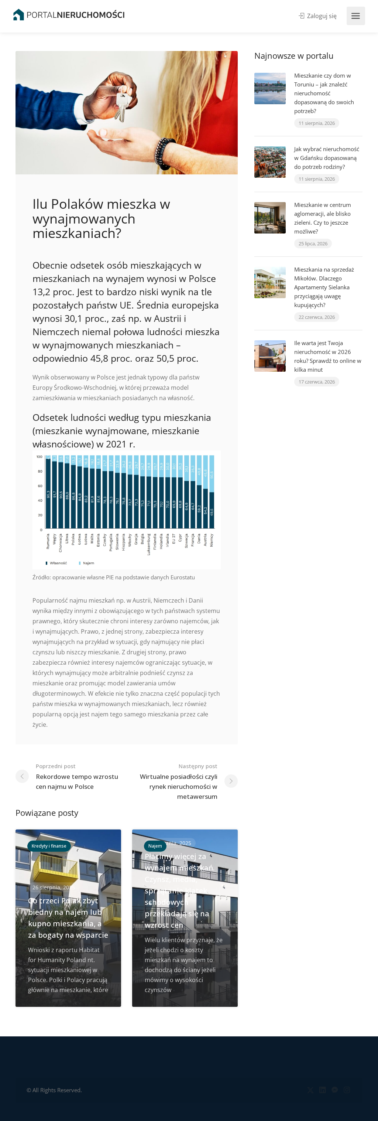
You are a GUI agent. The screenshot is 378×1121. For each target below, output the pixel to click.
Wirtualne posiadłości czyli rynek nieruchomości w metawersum (178, 781)
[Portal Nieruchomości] (69, 14)
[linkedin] (322, 1090)
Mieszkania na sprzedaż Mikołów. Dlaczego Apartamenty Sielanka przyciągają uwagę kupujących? (324, 287)
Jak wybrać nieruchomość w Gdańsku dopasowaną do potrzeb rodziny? (326, 157)
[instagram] (346, 1090)
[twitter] (310, 1090)
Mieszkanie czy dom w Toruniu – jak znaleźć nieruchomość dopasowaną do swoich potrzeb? (324, 93)
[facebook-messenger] (334, 1090)
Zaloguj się (321, 16)
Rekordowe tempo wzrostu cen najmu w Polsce (77, 776)
